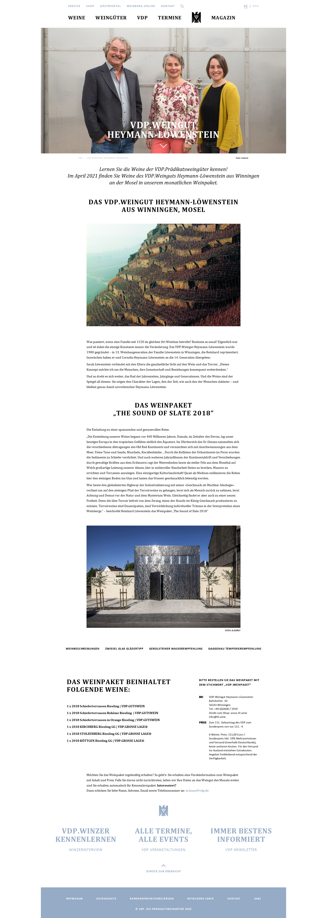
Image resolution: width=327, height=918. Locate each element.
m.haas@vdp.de (197, 790)
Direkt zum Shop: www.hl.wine (228, 713)
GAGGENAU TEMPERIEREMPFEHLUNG (234, 648)
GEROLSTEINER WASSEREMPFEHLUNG (176, 648)
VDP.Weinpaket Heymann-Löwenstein (107, 158)
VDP (80, 158)
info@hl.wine (217, 717)
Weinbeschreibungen (82, 648)
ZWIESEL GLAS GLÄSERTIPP (124, 648)
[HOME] (196, 18)
